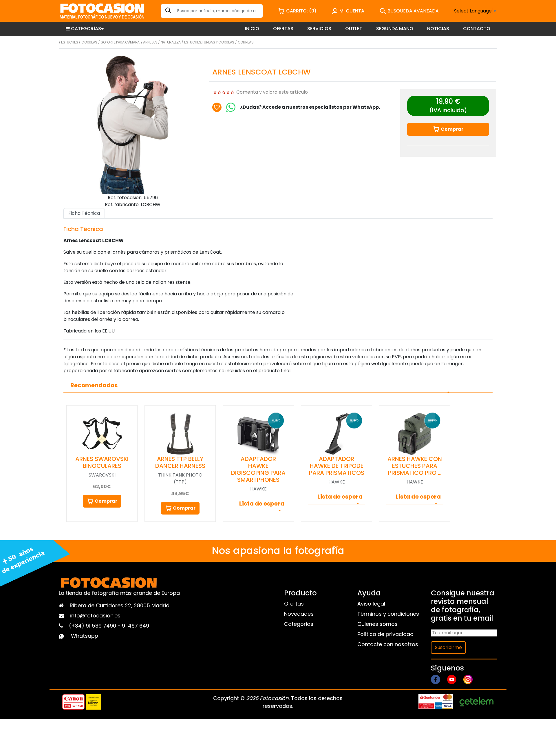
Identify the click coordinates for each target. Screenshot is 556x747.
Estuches (69, 42)
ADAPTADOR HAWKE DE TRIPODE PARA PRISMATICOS (336, 466)
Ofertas (294, 603)
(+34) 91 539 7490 (93, 625)
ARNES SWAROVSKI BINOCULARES (102, 462)
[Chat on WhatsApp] (230, 107)
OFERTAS (283, 28)
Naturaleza (171, 42)
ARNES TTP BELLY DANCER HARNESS (180, 462)
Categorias (298, 624)
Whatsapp (84, 635)
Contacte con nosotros (387, 644)
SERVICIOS (319, 28)
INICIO (252, 28)
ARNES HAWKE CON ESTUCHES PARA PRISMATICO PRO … (414, 466)
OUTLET (353, 28)
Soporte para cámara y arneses (129, 42)
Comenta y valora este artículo (272, 92)
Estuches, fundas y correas (209, 42)
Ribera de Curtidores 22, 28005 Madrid (119, 605)
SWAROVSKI (102, 475)
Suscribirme (448, 647)
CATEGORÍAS (86, 28)
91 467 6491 (136, 625)
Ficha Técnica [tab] (84, 213)
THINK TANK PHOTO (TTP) (180, 478)
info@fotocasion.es (95, 615)
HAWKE (258, 489)
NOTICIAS (438, 28)
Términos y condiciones (388, 613)
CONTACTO (476, 28)
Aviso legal (371, 603)
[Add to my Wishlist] (217, 107)
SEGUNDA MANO (394, 28)
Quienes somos (377, 624)
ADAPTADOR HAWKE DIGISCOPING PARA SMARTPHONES (258, 469)
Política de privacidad (385, 634)
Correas (89, 42)
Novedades (299, 613)
